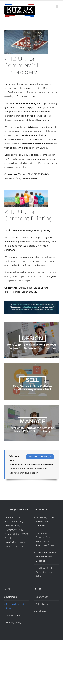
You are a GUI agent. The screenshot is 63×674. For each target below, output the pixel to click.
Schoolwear (42, 604)
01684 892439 (20, 534)
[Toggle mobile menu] (57, 6)
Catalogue (11, 596)
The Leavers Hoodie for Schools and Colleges (46, 556)
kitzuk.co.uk (17, 546)
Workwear (41, 611)
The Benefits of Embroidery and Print (44, 572)
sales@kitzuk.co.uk (14, 542)
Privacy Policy (13, 622)
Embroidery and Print (15, 606)
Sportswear (42, 596)
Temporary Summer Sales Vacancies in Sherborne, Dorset (45, 539)
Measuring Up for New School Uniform (45, 521)
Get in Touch (13, 615)
